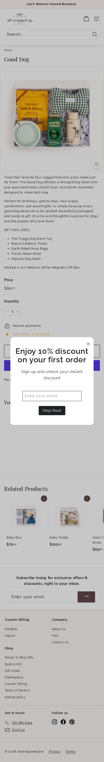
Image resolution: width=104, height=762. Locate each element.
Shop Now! (52, 411)
